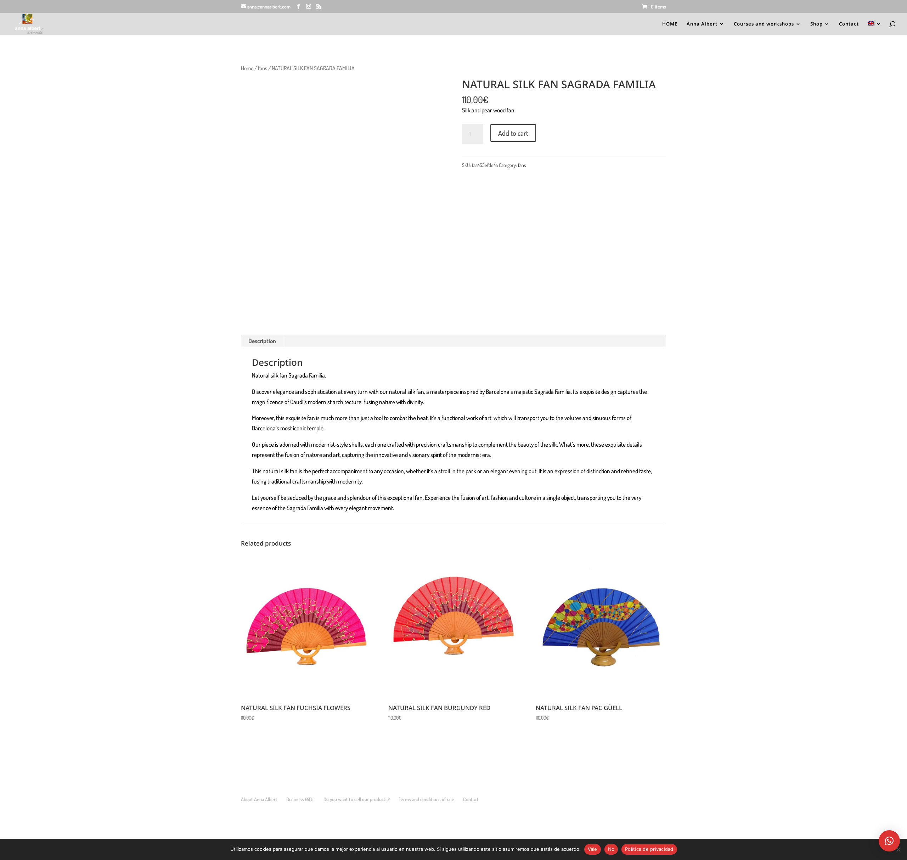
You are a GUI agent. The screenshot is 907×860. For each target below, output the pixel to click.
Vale (592, 849)
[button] (889, 840)
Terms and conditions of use (426, 799)
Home (247, 68)
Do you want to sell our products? (356, 799)
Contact (849, 24)
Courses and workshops (764, 24)
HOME (669, 24)
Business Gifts (300, 799)
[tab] (262, 341)
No (611, 849)
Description (262, 341)
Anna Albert (702, 24)
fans (262, 68)
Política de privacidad (649, 849)
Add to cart (513, 133)
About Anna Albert (259, 799)
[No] (898, 849)
